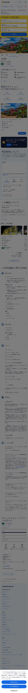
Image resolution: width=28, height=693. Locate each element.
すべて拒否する (14, 686)
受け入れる (14, 682)
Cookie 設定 (14, 690)
